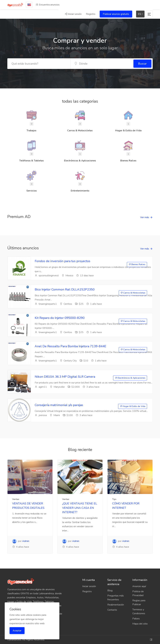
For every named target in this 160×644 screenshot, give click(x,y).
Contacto (112, 610)
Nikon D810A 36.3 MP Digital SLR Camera (65, 377)
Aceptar (17, 630)
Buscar (142, 63)
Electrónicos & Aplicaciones (131, 377)
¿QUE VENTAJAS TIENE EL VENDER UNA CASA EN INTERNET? (79, 508)
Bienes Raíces (138, 264)
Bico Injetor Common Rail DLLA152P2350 (65, 289)
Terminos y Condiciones (138, 611)
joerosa (42, 415)
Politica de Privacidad (138, 593)
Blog (109, 590)
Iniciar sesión (74, 14)
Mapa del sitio (140, 623)
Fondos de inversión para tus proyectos (62, 261)
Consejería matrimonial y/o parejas (59, 405)
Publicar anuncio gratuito (116, 14)
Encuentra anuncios (49, 4)
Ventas (15, 499)
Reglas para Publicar (138, 602)
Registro (90, 14)
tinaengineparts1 (47, 304)
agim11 (42, 387)
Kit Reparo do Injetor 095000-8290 (60, 318)
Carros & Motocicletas (134, 292)
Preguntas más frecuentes (115, 597)
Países (136, 618)
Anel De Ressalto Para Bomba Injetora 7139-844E (70, 346)
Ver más (144, 217)
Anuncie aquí (139, 586)
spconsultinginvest (48, 275)
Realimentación (115, 604)
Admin (25, 541)
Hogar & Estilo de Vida (133, 406)
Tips (114, 499)
